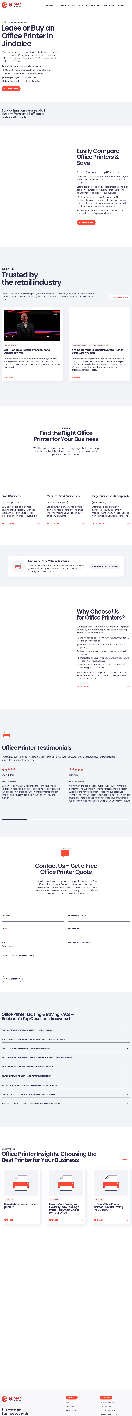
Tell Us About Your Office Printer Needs (18, 955)
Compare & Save (11, 88)
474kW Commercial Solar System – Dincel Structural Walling (98, 351)
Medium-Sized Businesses (63, 496)
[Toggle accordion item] (127, 1030)
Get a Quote (8, 523)
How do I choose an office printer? (20, 1205)
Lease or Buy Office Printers (48, 561)
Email (4, 929)
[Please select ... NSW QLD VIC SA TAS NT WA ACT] (33, 946)
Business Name (74, 929)
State (4, 942)
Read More (8, 377)
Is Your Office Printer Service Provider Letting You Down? (108, 1207)
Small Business (11, 496)
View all (124, 1159)
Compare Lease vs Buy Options (105, 566)
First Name (6, 915)
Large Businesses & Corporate (111, 496)
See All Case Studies (119, 297)
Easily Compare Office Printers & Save (98, 157)
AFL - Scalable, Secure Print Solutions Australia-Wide (27, 351)
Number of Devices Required (79, 942)
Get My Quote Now (12, 979)
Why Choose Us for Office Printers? (101, 614)
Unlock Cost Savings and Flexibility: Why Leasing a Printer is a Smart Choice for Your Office (64, 1208)
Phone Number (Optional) (78, 915)
